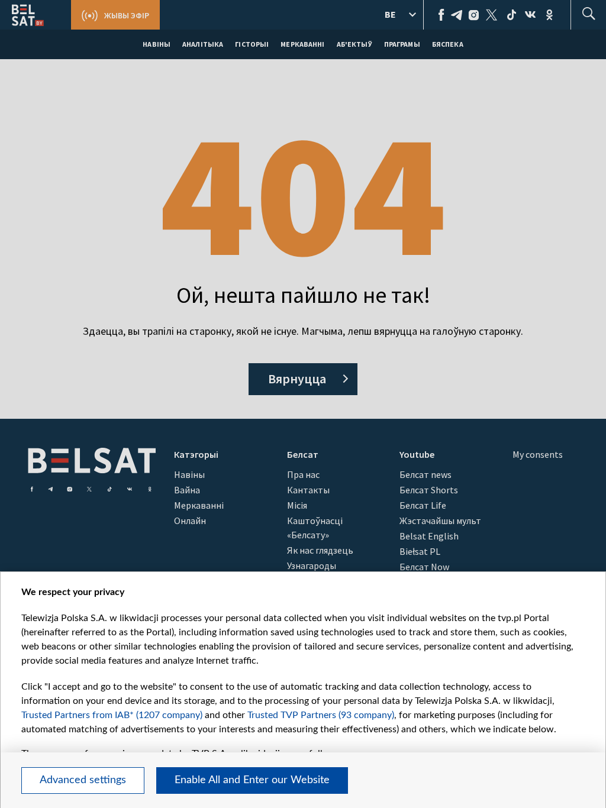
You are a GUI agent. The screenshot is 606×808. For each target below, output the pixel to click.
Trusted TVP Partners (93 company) (320, 715)
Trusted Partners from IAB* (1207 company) (111, 715)
